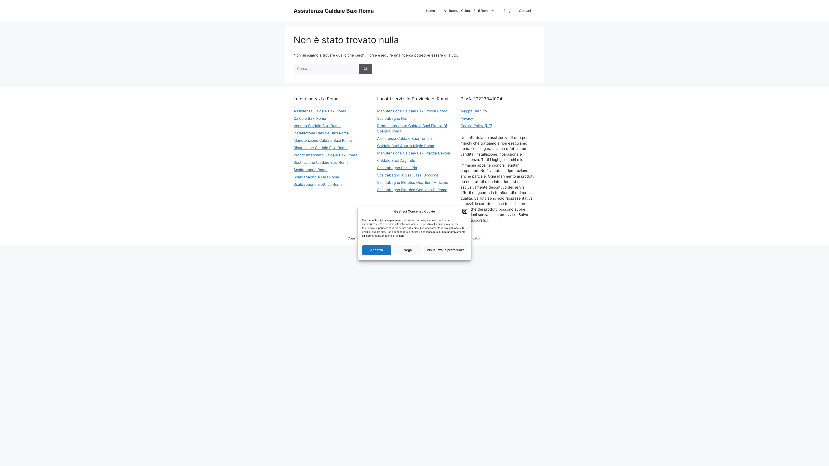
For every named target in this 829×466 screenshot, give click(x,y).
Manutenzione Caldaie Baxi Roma (323, 140)
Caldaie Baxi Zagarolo (396, 160)
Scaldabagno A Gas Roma (316, 177)
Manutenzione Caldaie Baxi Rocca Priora (412, 111)
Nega (408, 250)
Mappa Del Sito (473, 111)
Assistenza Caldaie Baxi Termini (405, 138)
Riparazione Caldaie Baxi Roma (321, 148)
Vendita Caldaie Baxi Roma (317, 126)
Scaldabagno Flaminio (396, 118)
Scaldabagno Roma (310, 170)
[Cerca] (365, 69)
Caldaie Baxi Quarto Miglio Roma (405, 146)
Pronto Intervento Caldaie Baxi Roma (325, 155)
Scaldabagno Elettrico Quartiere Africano (412, 182)
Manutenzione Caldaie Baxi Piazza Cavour (413, 153)
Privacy (466, 118)
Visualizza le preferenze (446, 250)
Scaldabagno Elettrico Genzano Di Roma (412, 190)
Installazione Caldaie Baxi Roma (321, 133)
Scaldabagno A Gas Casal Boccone (407, 175)
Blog (506, 11)
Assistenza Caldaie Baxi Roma (334, 11)
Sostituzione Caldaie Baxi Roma (321, 162)
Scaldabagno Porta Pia (397, 168)
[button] (465, 211)
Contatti (525, 11)
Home (430, 11)
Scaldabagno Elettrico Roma (318, 184)
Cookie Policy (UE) (476, 126)
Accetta (376, 250)
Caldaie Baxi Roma (310, 118)
